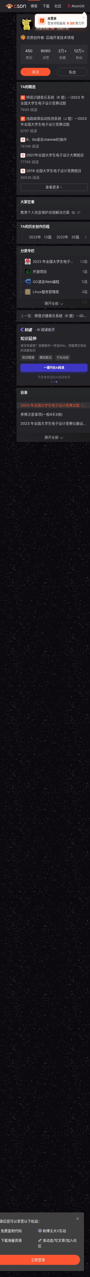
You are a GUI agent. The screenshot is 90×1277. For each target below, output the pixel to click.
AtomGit (78, 6)
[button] (22, 237)
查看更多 (53, 187)
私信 (72, 72)
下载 (46, 6)
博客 (34, 6)
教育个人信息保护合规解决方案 (50, 212)
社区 (58, 6)
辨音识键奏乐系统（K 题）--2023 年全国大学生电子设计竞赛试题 (60, 316)
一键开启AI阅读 (54, 368)
